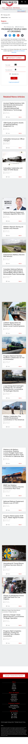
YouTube (15, 717)
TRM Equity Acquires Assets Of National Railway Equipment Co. (13, 124)
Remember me (15, 74)
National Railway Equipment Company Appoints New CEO (13, 213)
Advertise (14, 687)
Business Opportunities (14, 707)
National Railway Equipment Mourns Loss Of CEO (13, 502)
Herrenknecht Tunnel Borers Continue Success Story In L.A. (13, 565)
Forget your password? (14, 82)
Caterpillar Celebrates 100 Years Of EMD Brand (13, 169)
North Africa (14, 697)
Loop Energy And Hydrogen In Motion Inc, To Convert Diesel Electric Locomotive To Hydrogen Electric (13, 388)
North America (16, 7)
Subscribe (14, 688)
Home (3, 7)
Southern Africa (14, 699)
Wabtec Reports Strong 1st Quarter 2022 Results (13, 227)
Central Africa (14, 694)
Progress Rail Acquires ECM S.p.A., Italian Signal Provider (13, 516)
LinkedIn (15, 716)
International (9, 7)
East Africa (14, 696)
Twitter (15, 714)
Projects (14, 708)
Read (20, 117)
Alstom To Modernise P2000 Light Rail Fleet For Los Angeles (13, 597)
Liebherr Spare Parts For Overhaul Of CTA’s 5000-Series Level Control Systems (14, 324)
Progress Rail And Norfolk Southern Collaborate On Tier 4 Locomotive (14, 357)
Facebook (15, 713)
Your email (7, 65)
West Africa (14, 700)
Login (14, 690)
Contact (14, 685)
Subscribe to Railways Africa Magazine (14, 675)
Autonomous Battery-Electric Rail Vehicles (14, 255)
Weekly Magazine (14, 705)
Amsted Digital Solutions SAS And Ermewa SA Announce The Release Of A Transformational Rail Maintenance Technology (13, 106)
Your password (8, 70)
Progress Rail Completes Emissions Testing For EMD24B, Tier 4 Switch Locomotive (12, 633)
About (14, 684)
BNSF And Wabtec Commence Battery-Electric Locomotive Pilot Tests (13, 486)
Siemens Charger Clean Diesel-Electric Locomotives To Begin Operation (13, 616)
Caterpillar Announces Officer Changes (14, 139)
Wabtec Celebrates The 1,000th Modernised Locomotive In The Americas (13, 418)
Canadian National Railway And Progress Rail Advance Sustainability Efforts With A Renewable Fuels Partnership (14, 271)
